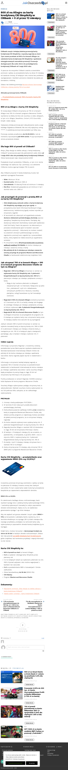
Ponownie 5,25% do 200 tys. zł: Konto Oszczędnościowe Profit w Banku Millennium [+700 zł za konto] (34, 692)
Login (42, 638)
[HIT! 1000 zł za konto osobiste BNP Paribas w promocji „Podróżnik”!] (12, 732)
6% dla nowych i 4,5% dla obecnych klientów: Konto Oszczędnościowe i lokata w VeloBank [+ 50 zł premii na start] (61, 63)
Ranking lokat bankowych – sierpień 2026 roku (60, 89)
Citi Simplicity (33, 614)
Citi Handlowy (21, 614)
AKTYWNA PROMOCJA (8, 614)
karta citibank (22, 616)
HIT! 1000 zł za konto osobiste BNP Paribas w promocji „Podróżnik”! (34, 731)
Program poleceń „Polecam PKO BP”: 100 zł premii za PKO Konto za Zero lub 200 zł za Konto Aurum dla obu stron (57, 127)
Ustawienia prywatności (15, 763)
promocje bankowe (21, 617)
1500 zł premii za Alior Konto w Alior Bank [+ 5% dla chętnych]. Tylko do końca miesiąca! (58, 151)
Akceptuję (32, 763)
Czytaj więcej (29, 684)
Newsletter (50, 753)
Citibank (5, 616)
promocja (18, 668)
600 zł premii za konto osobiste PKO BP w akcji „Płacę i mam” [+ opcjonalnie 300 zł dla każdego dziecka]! (58, 117)
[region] (21, 759)
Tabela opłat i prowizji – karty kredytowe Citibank (21, 593)
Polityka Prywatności (18, 759)
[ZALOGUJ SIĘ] (66, 2)
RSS (48, 751)
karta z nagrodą (7, 617)
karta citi (12, 616)
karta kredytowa (35, 616)
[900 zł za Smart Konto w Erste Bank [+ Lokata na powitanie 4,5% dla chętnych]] (12, 677)
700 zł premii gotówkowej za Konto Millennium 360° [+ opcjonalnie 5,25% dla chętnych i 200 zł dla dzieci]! (33, 711)
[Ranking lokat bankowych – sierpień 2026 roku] (50, 88)
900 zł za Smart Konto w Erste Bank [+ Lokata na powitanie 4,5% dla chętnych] (34, 675)
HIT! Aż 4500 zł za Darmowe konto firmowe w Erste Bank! (58, 167)
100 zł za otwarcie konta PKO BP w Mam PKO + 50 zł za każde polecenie (58, 109)
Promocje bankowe (7, 750)
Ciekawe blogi (51, 750)
